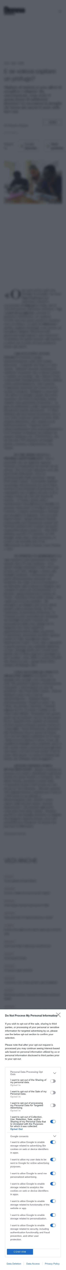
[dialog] (33, 1139)
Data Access (33, 1263)
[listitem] (33, 1073)
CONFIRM (20, 1252)
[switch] (53, 1081)
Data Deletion (14, 1263)
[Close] (59, 1016)
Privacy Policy (52, 1263)
